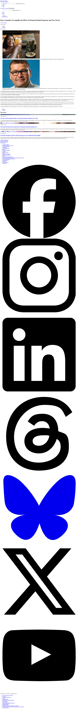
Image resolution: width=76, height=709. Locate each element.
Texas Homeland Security (6, 697)
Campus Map (4, 147)
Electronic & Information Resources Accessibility (10, 705)
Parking (3, 155)
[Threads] (39, 470)
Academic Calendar (5, 144)
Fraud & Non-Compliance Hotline (8, 700)
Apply (3, 5)
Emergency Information (6, 150)
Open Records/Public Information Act (8, 158)
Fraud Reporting (5, 699)
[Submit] (20, 10)
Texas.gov (4, 696)
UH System (4, 161)
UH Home (4, 15)
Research (3, 27)
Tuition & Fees (4, 160)
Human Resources (5, 152)
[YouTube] (39, 691)
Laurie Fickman (4, 22)
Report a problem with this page (7, 695)
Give (3, 6)
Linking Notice (4, 701)
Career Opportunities (5, 148)
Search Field (4, 3)
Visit (3, 4)
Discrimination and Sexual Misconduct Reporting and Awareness (13, 157)
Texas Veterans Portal (6, 159)
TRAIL (3, 698)
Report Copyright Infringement (7, 156)
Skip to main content (3, 0)
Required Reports (5, 704)
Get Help (3, 151)
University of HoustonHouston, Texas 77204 (4, 141)
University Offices (5, 162)
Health (3, 26)
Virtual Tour (4, 163)
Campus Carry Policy (6, 146)
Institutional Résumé (5, 703)
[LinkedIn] (39, 396)
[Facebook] (39, 238)
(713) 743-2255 (3, 142)
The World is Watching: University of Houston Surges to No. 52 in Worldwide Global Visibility (20, 135)
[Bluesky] (39, 544)
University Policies (5, 707)
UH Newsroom (5, 16)
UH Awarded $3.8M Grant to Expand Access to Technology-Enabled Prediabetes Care (18, 126)
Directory (4, 149)
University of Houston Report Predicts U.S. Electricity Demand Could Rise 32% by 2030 (19, 118)
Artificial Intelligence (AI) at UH (7, 145)
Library (3, 153)
